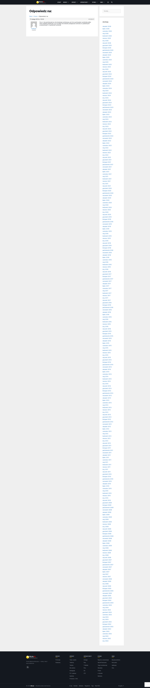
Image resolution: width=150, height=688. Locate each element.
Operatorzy (84, 2)
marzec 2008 (107, 553)
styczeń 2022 (107, 157)
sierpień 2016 (107, 312)
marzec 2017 (107, 295)
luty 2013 (105, 412)
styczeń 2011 (107, 472)
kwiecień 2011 (107, 464)
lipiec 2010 (106, 486)
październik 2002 (108, 626)
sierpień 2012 (107, 426)
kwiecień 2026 (107, 36)
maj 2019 (105, 233)
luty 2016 (105, 326)
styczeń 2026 (107, 43)
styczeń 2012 (107, 443)
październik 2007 (108, 564)
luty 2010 (105, 498)
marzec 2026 (107, 38)
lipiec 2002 (106, 631)
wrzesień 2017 (107, 281)
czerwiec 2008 (107, 545)
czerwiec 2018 (107, 260)
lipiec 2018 (106, 257)
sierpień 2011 (107, 455)
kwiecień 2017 (107, 293)
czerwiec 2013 (107, 403)
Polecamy (58, 662)
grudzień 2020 (107, 188)
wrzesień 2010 (107, 481)
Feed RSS (97, 685)
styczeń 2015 (107, 357)
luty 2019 (105, 241)
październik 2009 (108, 507)
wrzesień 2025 (107, 52)
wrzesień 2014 (107, 367)
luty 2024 (106, 98)
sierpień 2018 (107, 255)
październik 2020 (108, 193)
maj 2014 (105, 376)
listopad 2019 (107, 219)
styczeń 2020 (107, 214)
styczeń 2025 (107, 71)
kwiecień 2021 (107, 179)
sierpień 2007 (107, 569)
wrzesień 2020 (107, 195)
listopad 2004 (107, 600)
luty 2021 (105, 183)
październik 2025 (108, 50)
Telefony (72, 662)
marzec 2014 (107, 381)
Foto (113, 668)
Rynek (94, 2)
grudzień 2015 (107, 331)
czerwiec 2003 (107, 614)
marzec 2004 (107, 610)
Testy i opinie (73, 660)
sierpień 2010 (107, 483)
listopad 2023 (107, 105)
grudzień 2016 (107, 302)
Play (85, 662)
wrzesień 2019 (107, 224)
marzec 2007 (107, 576)
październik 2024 (108, 79)
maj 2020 (106, 205)
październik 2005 (108, 591)
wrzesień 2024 (107, 81)
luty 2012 (105, 441)
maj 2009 (106, 519)
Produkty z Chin (74, 678)
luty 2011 (105, 469)
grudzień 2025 (107, 45)
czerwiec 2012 (107, 431)
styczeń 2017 (107, 300)
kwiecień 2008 (107, 550)
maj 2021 (105, 176)
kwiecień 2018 (107, 264)
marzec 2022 (107, 152)
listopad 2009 (107, 505)
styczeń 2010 (107, 500)
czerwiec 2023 (107, 117)
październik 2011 (108, 450)
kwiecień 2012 (107, 436)
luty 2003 (106, 619)
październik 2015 (108, 336)
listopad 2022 (107, 133)
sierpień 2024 (107, 83)
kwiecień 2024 (107, 93)
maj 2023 (106, 119)
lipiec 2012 (106, 429)
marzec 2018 (107, 267)
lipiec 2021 (106, 171)
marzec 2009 (107, 524)
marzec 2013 (107, 410)
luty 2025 (105, 69)
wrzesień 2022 (107, 138)
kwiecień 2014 (107, 379)
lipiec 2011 (106, 457)
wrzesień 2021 (107, 167)
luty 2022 (105, 155)
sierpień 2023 (107, 112)
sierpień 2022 (107, 141)
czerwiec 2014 (107, 374)
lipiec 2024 (106, 86)
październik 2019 (108, 221)
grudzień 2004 (107, 598)
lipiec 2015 (106, 343)
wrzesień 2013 (107, 395)
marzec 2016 (107, 324)
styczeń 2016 (107, 329)
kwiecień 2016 (107, 322)
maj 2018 (105, 262)
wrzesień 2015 (107, 338)
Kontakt (76, 685)
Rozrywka (114, 662)
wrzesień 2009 (107, 510)
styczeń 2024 (107, 100)
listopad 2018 (107, 248)
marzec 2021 (107, 181)
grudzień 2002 (107, 622)
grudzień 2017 (107, 274)
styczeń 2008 (107, 557)
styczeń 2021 (107, 186)
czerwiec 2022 (107, 145)
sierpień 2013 (107, 398)
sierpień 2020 (107, 198)
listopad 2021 (107, 162)
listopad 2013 (107, 391)
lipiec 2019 (106, 229)
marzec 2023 (107, 124)
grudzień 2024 (107, 74)
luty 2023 (106, 126)
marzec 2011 (106, 467)
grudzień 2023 (107, 102)
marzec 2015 (107, 352)
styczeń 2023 (107, 129)
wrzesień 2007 (107, 567)
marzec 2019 (107, 238)
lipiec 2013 (106, 400)
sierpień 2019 (107, 226)
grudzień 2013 (107, 388)
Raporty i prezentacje (103, 660)
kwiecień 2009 (107, 522)
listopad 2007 (107, 562)
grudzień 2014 (107, 360)
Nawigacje (72, 670)
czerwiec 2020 (107, 202)
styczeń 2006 (107, 586)
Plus (85, 668)
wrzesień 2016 (107, 310)
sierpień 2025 (107, 55)
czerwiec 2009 (107, 517)
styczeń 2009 (107, 529)
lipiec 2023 (106, 114)
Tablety (71, 665)
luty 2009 (106, 526)
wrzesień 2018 (107, 252)
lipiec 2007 (106, 572)
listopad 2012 (107, 419)
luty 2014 (105, 383)
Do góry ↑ (121, 685)
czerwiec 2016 (107, 317)
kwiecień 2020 (107, 207)
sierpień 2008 (107, 541)
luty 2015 (105, 355)
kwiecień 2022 (107, 150)
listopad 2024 (107, 76)
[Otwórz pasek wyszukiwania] (112, 2)
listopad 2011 (107, 448)
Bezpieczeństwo (116, 660)
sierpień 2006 (107, 581)
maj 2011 (105, 462)
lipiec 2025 (106, 57)
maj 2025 (105, 62)
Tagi (92, 685)
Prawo (99, 670)
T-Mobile (86, 665)
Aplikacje (114, 665)
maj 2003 (106, 617)
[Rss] (27, 667)
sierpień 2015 (107, 341)
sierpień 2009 (107, 512)
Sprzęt (74, 2)
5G (84, 670)
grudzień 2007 (107, 560)
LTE (85, 673)
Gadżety (72, 676)
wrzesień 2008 (107, 538)
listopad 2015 (107, 333)
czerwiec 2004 (107, 605)
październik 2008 (108, 536)
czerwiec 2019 (107, 231)
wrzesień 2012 (107, 424)
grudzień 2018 (107, 245)
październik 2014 (108, 364)
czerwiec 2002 (107, 634)
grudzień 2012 (107, 417)
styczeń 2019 (107, 243)
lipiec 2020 (106, 200)
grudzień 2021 (107, 160)
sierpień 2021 (107, 169)
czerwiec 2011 (107, 460)
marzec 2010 (107, 495)
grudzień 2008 (107, 531)
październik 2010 (108, 479)
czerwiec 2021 (107, 174)
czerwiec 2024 (107, 88)
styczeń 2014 (107, 386)
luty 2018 (105, 269)
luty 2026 (106, 40)
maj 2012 (105, 433)
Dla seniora (72, 668)
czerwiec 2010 (107, 488)
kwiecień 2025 (107, 64)
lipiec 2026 (106, 29)
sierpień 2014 (107, 369)
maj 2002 (106, 636)
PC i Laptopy (73, 673)
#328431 (91, 19)
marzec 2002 (107, 638)
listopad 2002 (107, 624)
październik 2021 (108, 164)
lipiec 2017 (106, 286)
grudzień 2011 (107, 445)
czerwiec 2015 (107, 345)
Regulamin (87, 685)
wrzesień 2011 (107, 452)
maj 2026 (106, 33)
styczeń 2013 (107, 414)
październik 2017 (108, 279)
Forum (36, 16)
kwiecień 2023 (107, 121)
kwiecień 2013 (107, 407)
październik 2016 (108, 307)
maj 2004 (106, 607)
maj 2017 (105, 291)
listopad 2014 (107, 362)
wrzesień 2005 (107, 593)
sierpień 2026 (107, 26)
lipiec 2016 (106, 314)
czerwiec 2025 (107, 60)
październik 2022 (108, 136)
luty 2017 (105, 298)
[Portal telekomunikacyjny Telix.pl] (32, 657)
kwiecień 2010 (107, 493)
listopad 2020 (107, 190)
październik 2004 (108, 603)
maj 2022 (105, 148)
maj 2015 (105, 348)
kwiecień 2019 (107, 236)
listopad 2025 (107, 48)
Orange (86, 660)
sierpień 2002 (107, 629)
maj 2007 (106, 574)
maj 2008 (106, 548)
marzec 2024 (107, 95)
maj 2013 (105, 405)
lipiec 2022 (106, 143)
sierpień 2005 (107, 595)
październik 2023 (108, 107)
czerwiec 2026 (107, 31)
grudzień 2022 (107, 131)
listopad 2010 (107, 476)
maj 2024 (106, 90)
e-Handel (100, 673)
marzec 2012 (107, 438)
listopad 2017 (107, 276)
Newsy (65, 2)
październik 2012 (108, 422)
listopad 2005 (107, 588)
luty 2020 (106, 212)
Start (59, 2)
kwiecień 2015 (107, 350)
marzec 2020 (107, 210)
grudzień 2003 (107, 612)
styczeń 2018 (107, 271)
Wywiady (100, 668)
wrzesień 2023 (107, 110)
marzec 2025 (107, 67)
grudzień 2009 (107, 503)
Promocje (58, 660)
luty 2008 (106, 555)
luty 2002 (106, 641)
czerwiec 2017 (107, 288)
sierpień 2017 (107, 283)
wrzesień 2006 (107, 579)
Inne (101, 2)
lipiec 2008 (106, 543)
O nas (70, 685)
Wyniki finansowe (102, 662)
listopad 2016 (107, 305)
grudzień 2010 (107, 474)
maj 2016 (105, 319)
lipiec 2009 (106, 514)
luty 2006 (106, 584)
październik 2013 (108, 393)
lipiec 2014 (106, 372)
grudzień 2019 (107, 217)
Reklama (100, 676)
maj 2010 (105, 491)
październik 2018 (108, 250)
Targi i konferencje (102, 665)
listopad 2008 (107, 533)
